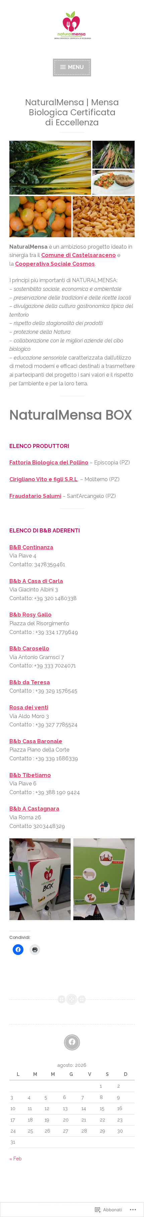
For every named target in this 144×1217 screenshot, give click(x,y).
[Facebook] (72, 1042)
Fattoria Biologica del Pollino (48, 462)
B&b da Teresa (29, 682)
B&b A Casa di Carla (36, 581)
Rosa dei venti (28, 707)
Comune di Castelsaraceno (78, 255)
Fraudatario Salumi (35, 496)
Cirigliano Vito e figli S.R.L (43, 479)
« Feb (15, 1158)
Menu (75, 67)
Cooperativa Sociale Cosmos (55, 264)
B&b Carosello (29, 648)
